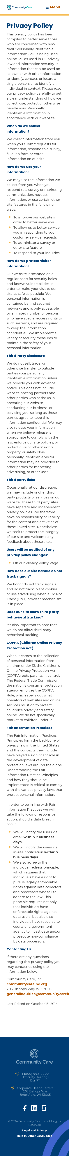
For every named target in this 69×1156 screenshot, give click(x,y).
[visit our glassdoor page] (44, 1107)
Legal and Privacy (34, 1130)
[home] (19, 7)
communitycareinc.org (27, 984)
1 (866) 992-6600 (35, 1074)
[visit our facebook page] (25, 1108)
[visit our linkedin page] (34, 1108)
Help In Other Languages (34, 1136)
